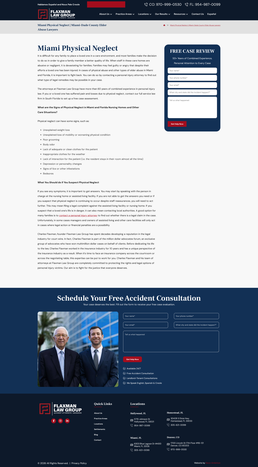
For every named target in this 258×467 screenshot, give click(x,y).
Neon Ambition (213, 462)
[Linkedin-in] (67, 420)
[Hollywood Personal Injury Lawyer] (56, 14)
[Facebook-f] (53, 420)
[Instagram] (60, 420)
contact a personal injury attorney (78, 215)
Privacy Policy (79, 463)
